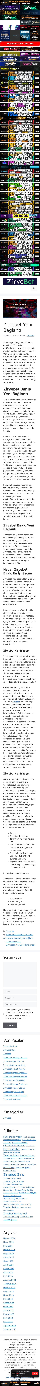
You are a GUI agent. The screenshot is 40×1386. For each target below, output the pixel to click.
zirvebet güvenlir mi (10, 1187)
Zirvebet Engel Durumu (13, 1061)
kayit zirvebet (11, 1149)
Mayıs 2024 (8, 1291)
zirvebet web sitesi (25, 1207)
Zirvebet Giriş (9, 1050)
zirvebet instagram (26, 1187)
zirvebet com (8, 1168)
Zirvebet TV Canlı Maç (11, 1204)
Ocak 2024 (8, 1306)
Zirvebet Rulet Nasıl (12, 1099)
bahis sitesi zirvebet (15, 934)
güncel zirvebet (30, 1146)
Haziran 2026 (9, 1238)
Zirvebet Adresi (10, 1046)
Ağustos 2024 (9, 1280)
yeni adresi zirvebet (11, 1152)
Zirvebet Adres (11, 1155)
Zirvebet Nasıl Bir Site (24, 1190)
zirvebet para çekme (10, 1193)
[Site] (20, 73)
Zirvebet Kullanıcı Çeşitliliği (15, 1095)
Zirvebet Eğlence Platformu (15, 1084)
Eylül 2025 (8, 1246)
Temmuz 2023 (9, 1329)
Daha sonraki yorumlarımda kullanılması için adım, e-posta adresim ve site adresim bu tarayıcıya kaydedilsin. (19, 1014)
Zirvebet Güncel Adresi (13, 1184)
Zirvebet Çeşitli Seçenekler (15, 1073)
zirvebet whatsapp (8, 1210)
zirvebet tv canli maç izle (12, 1201)
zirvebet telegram (10, 1198)
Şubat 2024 (8, 1303)
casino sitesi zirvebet (12, 1140)
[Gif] (20, 118)
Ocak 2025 (8, 1261)
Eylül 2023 (8, 1322)
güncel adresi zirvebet (14, 1145)
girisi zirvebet (7, 1143)
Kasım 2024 (8, 1269)
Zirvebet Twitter (11, 1207)
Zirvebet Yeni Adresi (15, 1213)
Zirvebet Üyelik (26, 1217)
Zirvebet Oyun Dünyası (13, 1092)
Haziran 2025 (9, 1250)
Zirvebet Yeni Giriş (11, 1217)
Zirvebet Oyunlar (13, 941)
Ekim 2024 (8, 1272)
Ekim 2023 (8, 1318)
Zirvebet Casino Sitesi (28, 1164)
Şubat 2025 (8, 1257)
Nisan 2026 (8, 1242)
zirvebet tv (23, 1198)
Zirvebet (10, 931)
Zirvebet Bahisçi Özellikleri (15, 1076)
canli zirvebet (29, 1137)
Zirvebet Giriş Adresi (12, 1178)
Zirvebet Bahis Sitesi (25, 1158)
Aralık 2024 (8, 1265)
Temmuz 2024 (9, 1284)
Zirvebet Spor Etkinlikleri (14, 1080)
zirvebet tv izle (25, 1204)
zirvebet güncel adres (13, 1181)
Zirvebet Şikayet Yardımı (14, 1069)
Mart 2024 (8, 1299)
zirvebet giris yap (9, 1171)
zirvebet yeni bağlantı (23, 938)
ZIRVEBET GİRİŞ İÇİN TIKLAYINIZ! (20, 44)
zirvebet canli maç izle (11, 1164)
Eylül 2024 (8, 1276)
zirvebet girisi (23, 1167)
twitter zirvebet (28, 1149)
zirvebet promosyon (27, 1193)
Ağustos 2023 (9, 1325)
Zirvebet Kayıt (8, 1190)
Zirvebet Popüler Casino (14, 1088)
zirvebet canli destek (22, 1161)
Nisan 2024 (8, 1295)
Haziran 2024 (9, 1287)
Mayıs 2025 (8, 1253)
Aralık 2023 (8, 1310)
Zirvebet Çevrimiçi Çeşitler (15, 1057)
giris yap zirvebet (19, 1142)
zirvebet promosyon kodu (12, 1196)
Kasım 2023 (8, 1314)
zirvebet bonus (8, 1161)
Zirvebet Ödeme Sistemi (14, 1065)
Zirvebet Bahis (9, 1158)
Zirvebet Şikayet (10, 1219)
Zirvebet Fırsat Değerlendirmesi (20, 945)
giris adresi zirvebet (29, 1140)
